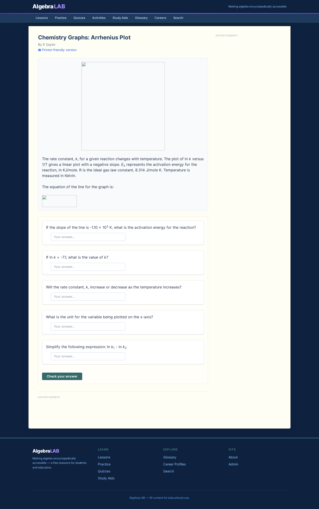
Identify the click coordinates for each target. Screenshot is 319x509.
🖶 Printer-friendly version (57, 50)
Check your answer (62, 376)
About (233, 457)
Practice (61, 18)
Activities (99, 18)
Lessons (42, 18)
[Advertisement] (123, 410)
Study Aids (120, 18)
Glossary (141, 18)
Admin (233, 464)
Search (178, 18)
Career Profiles (174, 464)
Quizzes (79, 18)
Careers (160, 18)
